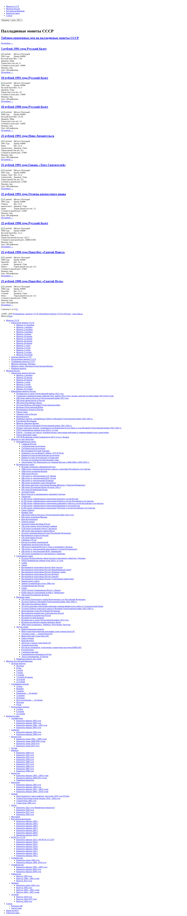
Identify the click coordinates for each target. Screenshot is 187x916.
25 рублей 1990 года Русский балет (24, 223)
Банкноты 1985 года (25, 769)
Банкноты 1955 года (25, 757)
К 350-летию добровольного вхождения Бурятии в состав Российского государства (57, 501)
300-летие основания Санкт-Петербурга (38, 483)
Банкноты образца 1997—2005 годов (32, 789)
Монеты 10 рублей (24, 355)
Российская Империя (15, 11)
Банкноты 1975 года (25, 764)
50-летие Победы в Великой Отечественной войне (38, 405)
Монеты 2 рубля (23, 348)
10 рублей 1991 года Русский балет (24, 77)
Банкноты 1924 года (25, 810)
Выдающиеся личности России (29, 410)
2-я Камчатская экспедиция (33, 448)
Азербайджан (17, 718)
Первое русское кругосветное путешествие (40, 458)
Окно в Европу (28, 510)
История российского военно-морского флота (41, 622)
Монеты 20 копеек (24, 341)
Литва (14, 805)
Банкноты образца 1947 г (27, 851)
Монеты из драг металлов (22, 439)
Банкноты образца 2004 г (27, 833)
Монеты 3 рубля (23, 350)
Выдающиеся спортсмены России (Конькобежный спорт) (46, 570)
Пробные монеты (18, 368)
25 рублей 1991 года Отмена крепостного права (33, 194)
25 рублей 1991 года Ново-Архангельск (27, 135)
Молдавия (15, 817)
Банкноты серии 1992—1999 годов (31, 739)
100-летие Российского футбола (35, 595)
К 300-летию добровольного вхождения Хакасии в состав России (49, 499)
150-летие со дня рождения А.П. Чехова (38, 476)
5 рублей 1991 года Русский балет (24, 48)
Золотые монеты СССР (21, 357)
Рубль (18, 668)
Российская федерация (21, 819)
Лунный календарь (29, 645)
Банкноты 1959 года (25, 759)
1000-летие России (29, 474)
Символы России (28, 444)
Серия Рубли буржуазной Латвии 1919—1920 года (38, 798)
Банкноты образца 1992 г (27, 821)
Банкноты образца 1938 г (27, 849)
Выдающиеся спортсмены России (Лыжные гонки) (43, 572)
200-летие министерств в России (30, 400)
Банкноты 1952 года (25, 755)
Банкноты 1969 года (25, 762)
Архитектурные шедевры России (35, 524)
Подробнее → (7, 43)
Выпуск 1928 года (24, 901)
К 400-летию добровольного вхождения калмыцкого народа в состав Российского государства (62, 503)
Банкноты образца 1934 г (27, 846)
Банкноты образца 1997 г (27, 828)
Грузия (14, 748)
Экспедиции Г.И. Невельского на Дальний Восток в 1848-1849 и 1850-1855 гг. (55, 462)
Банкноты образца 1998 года (28, 734)
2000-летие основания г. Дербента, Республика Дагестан (45, 625)
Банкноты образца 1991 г (27, 856)
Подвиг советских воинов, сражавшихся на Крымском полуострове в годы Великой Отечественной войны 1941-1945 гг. (69, 428)
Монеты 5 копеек (23, 334)
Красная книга (22, 416)
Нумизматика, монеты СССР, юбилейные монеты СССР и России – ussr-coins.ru (48, 314)
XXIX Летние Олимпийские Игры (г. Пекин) (41, 590)
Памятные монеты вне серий (28, 659)
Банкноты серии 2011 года (27, 746)
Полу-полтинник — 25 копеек (29, 700)
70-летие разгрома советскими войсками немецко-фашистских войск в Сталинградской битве (62, 606)
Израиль (14, 750)
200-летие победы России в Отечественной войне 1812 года (42, 398)
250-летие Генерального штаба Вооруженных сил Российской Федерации (53, 599)
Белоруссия (16, 737)
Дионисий (25, 496)
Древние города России (26, 414)
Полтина (20, 666)
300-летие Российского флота (29, 403)
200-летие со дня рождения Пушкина (37, 480)
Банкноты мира (13, 13)
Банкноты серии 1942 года (27, 885)
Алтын (19, 686)
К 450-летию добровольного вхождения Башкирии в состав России (50, 506)
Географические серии (26, 442)
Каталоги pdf (17, 906)
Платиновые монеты (20, 707)
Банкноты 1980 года (25, 766)
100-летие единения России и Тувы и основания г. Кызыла (47, 547)
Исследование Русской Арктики (35, 451)
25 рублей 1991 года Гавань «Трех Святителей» (33, 165)
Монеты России (13, 9)
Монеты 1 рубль (23, 345)
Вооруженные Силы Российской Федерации (40, 611)
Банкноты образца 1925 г (27, 844)
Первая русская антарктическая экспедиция (40, 455)
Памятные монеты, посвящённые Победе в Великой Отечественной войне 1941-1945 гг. (54, 419)
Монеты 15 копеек (24, 339)
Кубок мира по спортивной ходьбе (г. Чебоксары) (42, 592)
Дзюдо (24, 565)
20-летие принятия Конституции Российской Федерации (46, 533)
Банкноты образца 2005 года (28, 727)
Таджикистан (17, 858)
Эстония (15, 894)
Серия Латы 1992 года (26, 803)
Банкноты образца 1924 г (27, 842)
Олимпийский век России (32, 586)
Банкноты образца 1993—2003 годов (32, 775)
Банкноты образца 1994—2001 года (31, 725)
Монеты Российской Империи (19, 661)
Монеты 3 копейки (24, 332)
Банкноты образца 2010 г (27, 835)
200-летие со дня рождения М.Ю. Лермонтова (41, 551)
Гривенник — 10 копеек (26, 693)
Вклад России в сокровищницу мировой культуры (43, 494)
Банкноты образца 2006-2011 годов (31, 778)
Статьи (9, 15)
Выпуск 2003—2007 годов (27, 892)
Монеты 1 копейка (24, 327)
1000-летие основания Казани (34, 471)
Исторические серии (25, 464)
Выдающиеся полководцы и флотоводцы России (42, 613)
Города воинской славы (26, 435)
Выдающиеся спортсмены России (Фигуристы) (42, 567)
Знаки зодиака (27, 638)
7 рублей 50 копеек (24, 677)
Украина (15, 883)
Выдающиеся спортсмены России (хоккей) (40, 576)
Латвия (14, 794)
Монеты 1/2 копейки (25, 325)
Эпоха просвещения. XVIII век (34, 657)
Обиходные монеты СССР (22, 323)
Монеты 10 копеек (24, 336)
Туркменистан (17, 865)
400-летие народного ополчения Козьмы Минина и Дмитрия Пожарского (53, 485)
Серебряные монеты (20, 684)
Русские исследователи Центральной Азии (40, 460)
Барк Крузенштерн (29, 519)
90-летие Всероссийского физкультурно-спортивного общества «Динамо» (53, 558)
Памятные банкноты (25, 780)
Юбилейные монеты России (23, 391)
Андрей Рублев (28, 492)
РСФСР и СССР (18, 837)
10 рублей (20, 679)
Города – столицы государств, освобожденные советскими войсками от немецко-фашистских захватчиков (62, 432)
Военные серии (23, 597)
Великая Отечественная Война (29, 407)
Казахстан (15, 773)
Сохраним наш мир (29, 652)
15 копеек (20, 695)
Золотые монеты (18, 663)
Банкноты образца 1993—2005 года (31, 867)
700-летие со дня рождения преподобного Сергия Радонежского (49, 549)
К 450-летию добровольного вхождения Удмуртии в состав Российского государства (58, 508)
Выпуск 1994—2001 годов (27, 878)
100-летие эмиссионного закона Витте (38, 531)
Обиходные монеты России (23, 373)
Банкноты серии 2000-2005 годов (30, 741)
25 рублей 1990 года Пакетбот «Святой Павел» (33, 252)
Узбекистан (16, 874)
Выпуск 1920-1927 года (26, 899)
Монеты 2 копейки (24, 329)
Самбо (24, 563)
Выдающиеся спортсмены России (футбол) (40, 574)
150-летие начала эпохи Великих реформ (39, 526)
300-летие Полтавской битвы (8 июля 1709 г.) (41, 487)
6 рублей (20, 711)
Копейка (20, 689)
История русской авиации (32, 618)
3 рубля (19, 673)
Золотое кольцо (28, 522)
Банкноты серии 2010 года (27, 743)
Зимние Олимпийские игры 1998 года (38, 583)
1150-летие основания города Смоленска (39, 528)
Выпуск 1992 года (24, 876)
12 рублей (20, 714)
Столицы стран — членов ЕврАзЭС (37, 634)
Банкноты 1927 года (25, 812)
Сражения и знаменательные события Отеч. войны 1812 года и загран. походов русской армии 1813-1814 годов (65, 396)
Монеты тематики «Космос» (23, 364)
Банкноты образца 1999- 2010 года (31, 862)
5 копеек (20, 691)
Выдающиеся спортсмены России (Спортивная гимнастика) (47, 579)
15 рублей (20, 682)
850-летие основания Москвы (34, 517)
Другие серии (22, 627)
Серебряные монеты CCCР (23, 361)
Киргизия (15, 782)
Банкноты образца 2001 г (27, 830)
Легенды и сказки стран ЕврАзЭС (36, 643)
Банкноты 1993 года (25, 814)
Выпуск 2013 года (24, 881)
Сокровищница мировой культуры (36, 654)
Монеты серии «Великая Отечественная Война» (32, 366)
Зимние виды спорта (30, 581)
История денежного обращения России (38, 467)
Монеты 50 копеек (24, 343)
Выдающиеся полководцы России (36, 615)
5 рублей (20, 675)
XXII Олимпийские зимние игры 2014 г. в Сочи (37, 430)
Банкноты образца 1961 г (27, 853)
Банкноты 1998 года (25, 771)
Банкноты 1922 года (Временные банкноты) (35, 807)
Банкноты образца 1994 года (28, 787)
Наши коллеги (12, 910)
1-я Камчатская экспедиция (33, 446)
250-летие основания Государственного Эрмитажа (43, 554)
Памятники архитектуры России (35, 544)
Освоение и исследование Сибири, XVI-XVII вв (42, 453)
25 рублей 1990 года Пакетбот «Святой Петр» (32, 281)
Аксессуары (16, 908)
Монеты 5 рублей (24, 352)
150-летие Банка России (31, 538)
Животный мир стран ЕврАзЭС (35, 636)
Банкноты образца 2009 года (28, 872)
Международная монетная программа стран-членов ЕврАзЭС (48, 631)
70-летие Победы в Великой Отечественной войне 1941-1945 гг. (44, 426)
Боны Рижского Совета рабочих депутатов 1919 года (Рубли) (42, 796)
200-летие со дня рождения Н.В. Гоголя (38, 478)
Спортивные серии (24, 556)
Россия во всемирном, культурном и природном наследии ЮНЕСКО (51, 647)
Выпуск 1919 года (24, 897)
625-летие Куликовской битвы (34, 490)
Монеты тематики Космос (27, 423)
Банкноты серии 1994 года (27, 860)
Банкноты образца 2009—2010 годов (32, 791)
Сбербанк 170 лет (29, 540)
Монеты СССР (12, 6)
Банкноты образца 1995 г (27, 826)
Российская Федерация (26, 421)
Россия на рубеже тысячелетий (34, 542)
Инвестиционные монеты (32, 629)
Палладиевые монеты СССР (23, 359)
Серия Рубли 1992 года (26, 801)
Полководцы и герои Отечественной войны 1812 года (39, 393)
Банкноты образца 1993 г (27, 823)
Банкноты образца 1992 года (28, 721)
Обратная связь (12, 913)
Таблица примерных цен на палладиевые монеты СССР (40, 38)
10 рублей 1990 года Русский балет (24, 106)
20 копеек (20, 698)
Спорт (24, 588)
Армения (15, 730)
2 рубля (19, 670)
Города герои (22, 412)
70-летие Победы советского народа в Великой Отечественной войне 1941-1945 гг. (57, 608)
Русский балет (27, 650)
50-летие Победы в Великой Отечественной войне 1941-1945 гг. (49, 602)
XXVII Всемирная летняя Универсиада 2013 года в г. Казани (42, 437)
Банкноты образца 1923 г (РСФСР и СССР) (35, 839)
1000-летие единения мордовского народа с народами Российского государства (55, 469)
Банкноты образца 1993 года (28, 723)
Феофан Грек (27, 512)
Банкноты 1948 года (25, 753)
